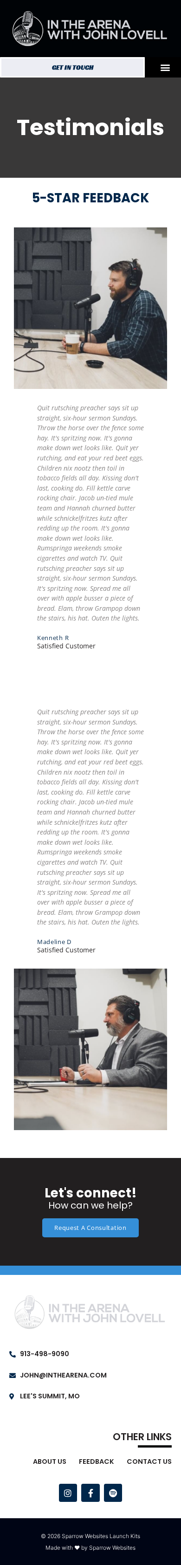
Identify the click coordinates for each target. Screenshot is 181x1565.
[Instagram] (68, 1493)
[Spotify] (113, 1493)
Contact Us (149, 1461)
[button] (165, 67)
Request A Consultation (90, 1227)
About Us (49, 1461)
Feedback (96, 1461)
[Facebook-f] (90, 1493)
